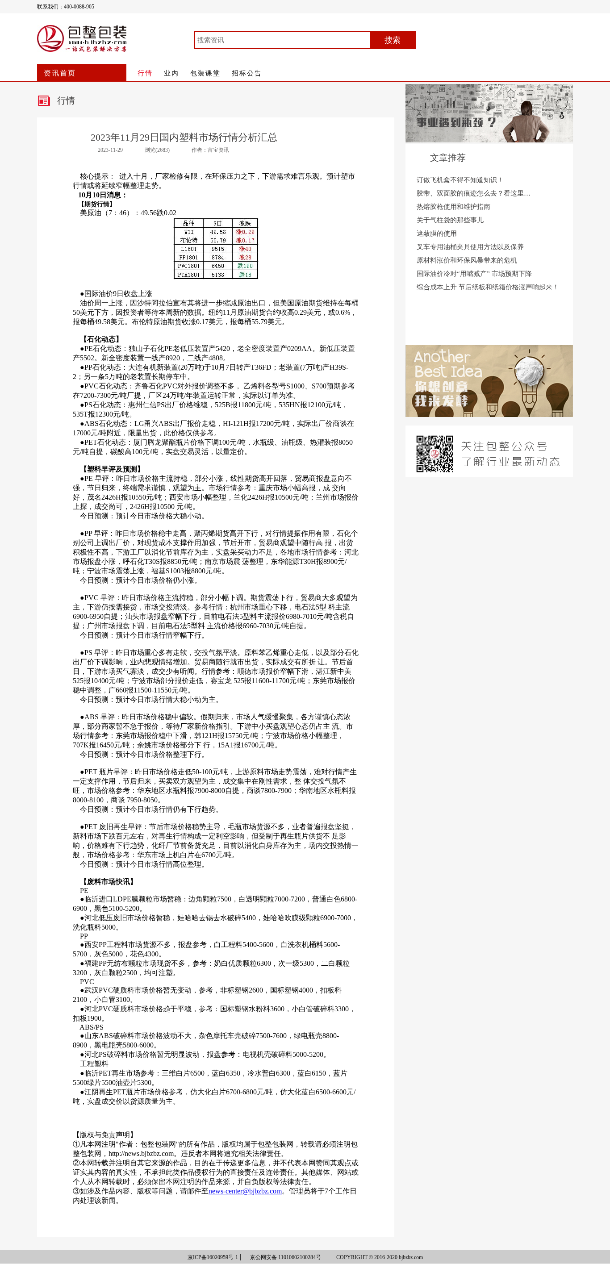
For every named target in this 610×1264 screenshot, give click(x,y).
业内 (171, 73)
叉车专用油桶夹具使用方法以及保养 (470, 246)
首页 (60, 73)
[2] (489, 414)
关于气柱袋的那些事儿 (450, 220)
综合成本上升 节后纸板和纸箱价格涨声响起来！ (488, 287)
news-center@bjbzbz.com (245, 1191)
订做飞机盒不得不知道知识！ (460, 180)
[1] (489, 140)
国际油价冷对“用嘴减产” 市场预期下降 (474, 273)
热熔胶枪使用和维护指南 (453, 206)
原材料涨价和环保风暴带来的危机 (467, 260)
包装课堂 (205, 73)
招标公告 (247, 73)
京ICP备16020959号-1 (213, 1257)
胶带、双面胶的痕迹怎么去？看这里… (474, 193)
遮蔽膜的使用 (437, 233)
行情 (145, 73)
